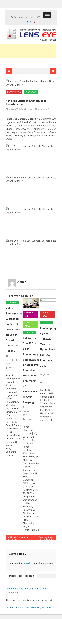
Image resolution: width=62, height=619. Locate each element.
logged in (27, 563)
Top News (31, 92)
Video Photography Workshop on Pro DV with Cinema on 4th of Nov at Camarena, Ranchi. (14, 329)
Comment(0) (44, 109)
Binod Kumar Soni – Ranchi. (18, 538)
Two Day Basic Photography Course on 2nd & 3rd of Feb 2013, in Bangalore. (44, 538)
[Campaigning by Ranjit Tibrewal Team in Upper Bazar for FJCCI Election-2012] (48, 303)
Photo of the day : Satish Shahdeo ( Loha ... (28, 588)
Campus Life (28, 314)
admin (30, 108)
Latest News (14, 92)
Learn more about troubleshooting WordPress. (29, 607)
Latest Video (28, 324)
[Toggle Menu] (47, 15)
